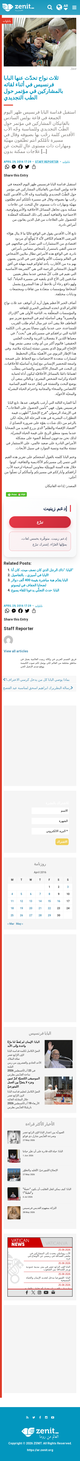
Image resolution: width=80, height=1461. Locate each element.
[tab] (24, 1242)
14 (40, 901)
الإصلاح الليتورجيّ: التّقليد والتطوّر (40, 1170)
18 (12, 908)
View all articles (16, 651)
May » (19, 923)
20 (30, 908)
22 (49, 908)
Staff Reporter (47, 161)
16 (58, 901)
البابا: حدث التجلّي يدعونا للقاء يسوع (35, 590)
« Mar (10, 923)
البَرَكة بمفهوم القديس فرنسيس (40, 1207)
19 (21, 908)
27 (30, 915)
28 (40, 915)
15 (49, 901)
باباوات (7, 21)
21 (40, 908)
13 (30, 901)
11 (12, 901)
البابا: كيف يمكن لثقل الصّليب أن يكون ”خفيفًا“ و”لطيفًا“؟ (47, 1191)
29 (49, 915)
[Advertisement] (40, 746)
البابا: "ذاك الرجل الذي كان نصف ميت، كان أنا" (42, 570)
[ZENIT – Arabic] (22, 7)
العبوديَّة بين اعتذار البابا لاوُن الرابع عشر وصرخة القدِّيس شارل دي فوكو (43, 1134)
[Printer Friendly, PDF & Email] (16, 494)
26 (21, 915)
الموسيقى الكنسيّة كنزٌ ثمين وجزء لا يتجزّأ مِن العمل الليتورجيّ (23, 1082)
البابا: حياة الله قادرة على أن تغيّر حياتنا (43, 1151)
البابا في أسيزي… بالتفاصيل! (30, 575)
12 (21, 901)
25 (12, 915)
